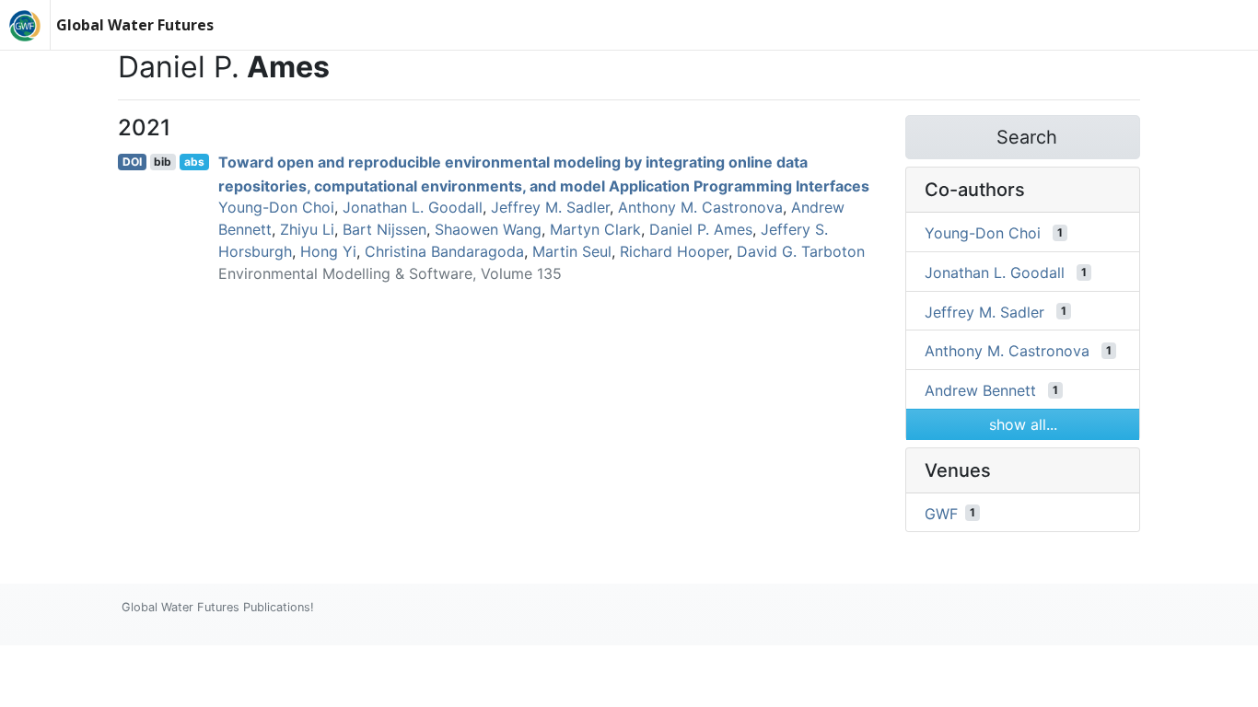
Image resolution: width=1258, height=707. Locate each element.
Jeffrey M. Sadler (550, 207)
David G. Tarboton (801, 251)
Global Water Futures (135, 25)
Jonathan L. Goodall (413, 207)
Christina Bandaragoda (444, 251)
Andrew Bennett (980, 390)
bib (162, 161)
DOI (132, 161)
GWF (941, 513)
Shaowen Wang (488, 229)
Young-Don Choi (276, 207)
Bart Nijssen (384, 229)
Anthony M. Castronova (700, 207)
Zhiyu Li (307, 229)
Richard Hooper (674, 251)
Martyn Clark (595, 229)
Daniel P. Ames (700, 229)
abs (194, 161)
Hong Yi (328, 251)
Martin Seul (572, 251)
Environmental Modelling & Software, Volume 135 (390, 273)
